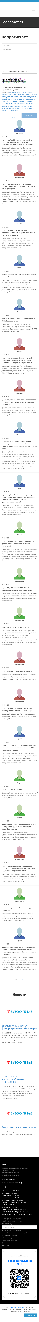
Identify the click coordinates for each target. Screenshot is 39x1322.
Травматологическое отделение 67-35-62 (18, 1214)
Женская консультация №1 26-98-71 (15, 1209)
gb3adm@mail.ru (9, 1179)
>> (14, 117)
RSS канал (6, 1246)
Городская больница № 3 (17, 1307)
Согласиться (31, 1315)
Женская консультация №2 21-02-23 (15, 1212)
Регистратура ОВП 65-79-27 (13, 1200)
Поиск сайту (7, 1224)
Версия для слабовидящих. (13, 1230)
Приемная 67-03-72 (10, 1207)
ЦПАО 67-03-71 (8, 1205)
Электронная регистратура (12, 1219)
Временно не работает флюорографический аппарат (19, 1027)
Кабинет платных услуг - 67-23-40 (15, 1202)
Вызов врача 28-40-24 (11, 1195)
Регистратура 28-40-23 (11, 1191)
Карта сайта (7, 1243)
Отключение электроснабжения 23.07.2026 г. (13, 1079)
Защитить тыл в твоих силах (19, 1127)
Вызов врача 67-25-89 (11, 1198)
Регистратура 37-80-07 (11, 1193)
